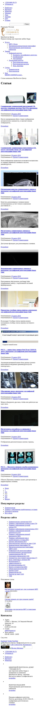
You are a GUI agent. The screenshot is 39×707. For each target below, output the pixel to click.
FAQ (6, 18)
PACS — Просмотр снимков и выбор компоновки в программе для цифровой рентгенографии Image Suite (19, 468)
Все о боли (8, 513)
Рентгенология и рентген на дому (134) (22, 543)
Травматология (14, 69)
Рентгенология (14, 71)
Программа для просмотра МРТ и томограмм (20, 609)
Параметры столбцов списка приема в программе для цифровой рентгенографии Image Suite (19, 311)
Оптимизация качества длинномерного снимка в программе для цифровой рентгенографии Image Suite (18, 191)
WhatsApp (8, 11)
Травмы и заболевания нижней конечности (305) (19, 535)
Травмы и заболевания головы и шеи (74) (23, 523)
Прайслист (8, 8)
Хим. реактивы (18, 66)
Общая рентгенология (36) (18, 569)
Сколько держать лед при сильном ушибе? (19, 599)
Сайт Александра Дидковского (21, 644)
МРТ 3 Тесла (13, 44)
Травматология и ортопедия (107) (20, 522)
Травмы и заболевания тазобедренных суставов (21, 509)
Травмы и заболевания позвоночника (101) (23, 529)
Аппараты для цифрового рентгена (25, 55)
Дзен (6, 15)
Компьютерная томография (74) (19, 545)
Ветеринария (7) (14, 561)
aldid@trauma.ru (10, 630)
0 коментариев (23, 116)
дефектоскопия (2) (15, 563)
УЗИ (10, 576)
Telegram (8, 13)
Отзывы (7, 20)
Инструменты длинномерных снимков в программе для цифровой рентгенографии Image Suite (18, 232)
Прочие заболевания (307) (18, 541)
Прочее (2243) (13, 570)
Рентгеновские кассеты (21, 64)
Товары (7, 51)
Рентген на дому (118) (16, 574)
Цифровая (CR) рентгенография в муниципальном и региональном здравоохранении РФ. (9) (20, 552)
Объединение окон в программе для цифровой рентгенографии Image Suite (17, 392)
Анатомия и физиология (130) (19, 556)
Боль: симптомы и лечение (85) (19, 560)
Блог (6, 73)
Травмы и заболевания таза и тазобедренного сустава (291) (19, 539)
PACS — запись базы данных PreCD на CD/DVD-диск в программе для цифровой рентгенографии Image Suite (18, 351)
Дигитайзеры (17, 58)
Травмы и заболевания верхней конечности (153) (19, 531)
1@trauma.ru (9, 4)
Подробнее (4, 126)
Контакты (8, 9)
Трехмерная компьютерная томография (22, 46)
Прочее (15, 116)
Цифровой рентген (15, 53)
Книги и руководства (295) (18, 567)
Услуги (7, 42)
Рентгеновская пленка (20, 62)
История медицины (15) (17, 565)
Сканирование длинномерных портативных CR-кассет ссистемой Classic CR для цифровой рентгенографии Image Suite (18, 149)
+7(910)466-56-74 (10, 2)
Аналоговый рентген (16, 60)
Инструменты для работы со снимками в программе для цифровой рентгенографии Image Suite (18, 430)
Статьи (7, 67)
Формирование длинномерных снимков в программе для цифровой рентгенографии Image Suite (18, 270)
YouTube (8, 17)
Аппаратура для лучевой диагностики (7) (23, 558)
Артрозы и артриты (11, 511)
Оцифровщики (18, 57)
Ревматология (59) (15, 572)
